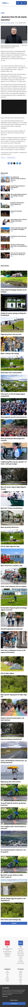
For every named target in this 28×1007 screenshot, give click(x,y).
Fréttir (7, 971)
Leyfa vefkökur (14, 1003)
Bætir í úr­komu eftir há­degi (10, 353)
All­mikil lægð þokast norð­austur (12, 629)
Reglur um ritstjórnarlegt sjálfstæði (7, 949)
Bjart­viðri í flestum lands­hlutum (12, 508)
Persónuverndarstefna (7, 951)
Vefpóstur (20, 960)
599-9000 (8, 956)
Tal (20, 984)
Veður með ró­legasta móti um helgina (13, 586)
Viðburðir (20, 976)
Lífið (7, 976)
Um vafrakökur (20, 961)
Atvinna (20, 974)
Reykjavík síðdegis (11, 157)
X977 (21, 982)
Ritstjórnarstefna (21, 953)
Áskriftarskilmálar (20, 955)
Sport (7, 974)
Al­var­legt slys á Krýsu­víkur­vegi (18, 236)
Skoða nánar (5, 996)
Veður (3, 157)
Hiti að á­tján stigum (7, 673)
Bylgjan (20, 979)
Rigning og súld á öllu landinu (11, 782)
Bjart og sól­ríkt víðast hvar (10, 527)
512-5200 (21, 948)
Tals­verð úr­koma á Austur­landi (11, 739)
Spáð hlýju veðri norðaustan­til (11, 373)
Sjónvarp (7, 979)
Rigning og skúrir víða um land (11, 334)
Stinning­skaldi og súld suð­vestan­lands (14, 417)
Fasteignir (20, 972)
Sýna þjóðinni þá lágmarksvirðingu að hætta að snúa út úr (18, 179)
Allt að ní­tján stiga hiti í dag (10, 546)
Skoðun (7, 977)
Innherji (20, 971)
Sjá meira (14, 923)
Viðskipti (7, 972)
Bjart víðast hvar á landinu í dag (11, 565)
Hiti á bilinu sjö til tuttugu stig (11, 920)
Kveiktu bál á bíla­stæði (16, 211)
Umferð (20, 958)
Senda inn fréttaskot (20, 963)
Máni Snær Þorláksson (6, 23)
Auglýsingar (20, 950)
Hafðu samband (21, 952)
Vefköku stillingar (14, 1000)
